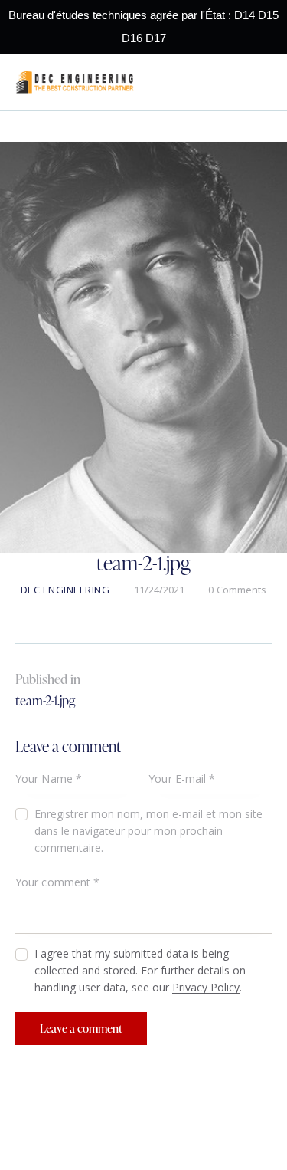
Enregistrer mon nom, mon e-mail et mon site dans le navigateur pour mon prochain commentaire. (148, 831)
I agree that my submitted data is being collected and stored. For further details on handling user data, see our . (140, 970)
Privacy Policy (206, 988)
